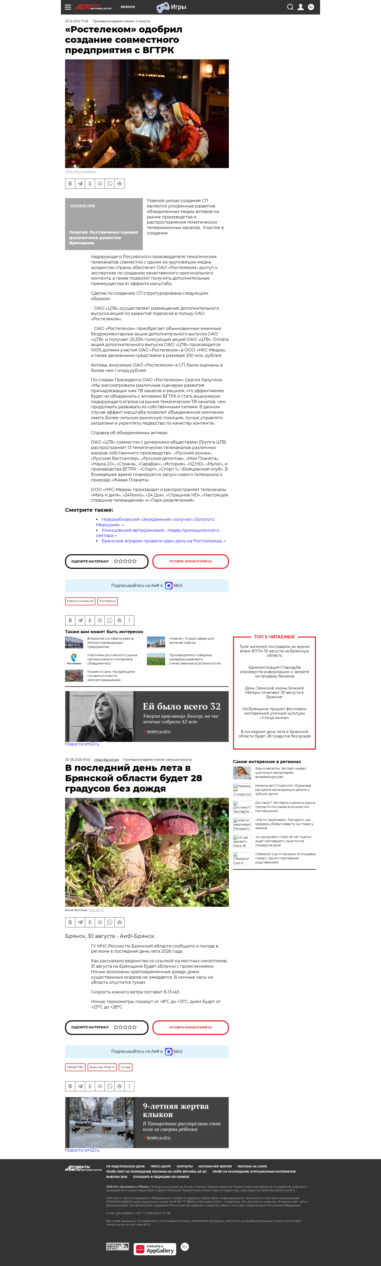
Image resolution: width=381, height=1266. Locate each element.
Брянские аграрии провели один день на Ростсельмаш (162, 540)
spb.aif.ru (96, 910)
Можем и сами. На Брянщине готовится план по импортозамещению (111, 676)
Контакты (185, 1166)
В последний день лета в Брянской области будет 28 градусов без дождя (274, 734)
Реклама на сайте (252, 1166)
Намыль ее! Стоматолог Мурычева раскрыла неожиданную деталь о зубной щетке (283, 790)
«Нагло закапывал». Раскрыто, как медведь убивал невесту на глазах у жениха (284, 824)
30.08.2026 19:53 (77, 760)
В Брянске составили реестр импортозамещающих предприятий (110, 643)
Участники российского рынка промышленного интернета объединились (112, 659)
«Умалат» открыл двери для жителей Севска (191, 641)
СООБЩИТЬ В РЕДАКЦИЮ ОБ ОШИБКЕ (161, 1177)
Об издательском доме (125, 1166)
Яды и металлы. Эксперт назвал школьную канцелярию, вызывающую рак (280, 772)
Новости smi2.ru (82, 744)
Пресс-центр (161, 1166)
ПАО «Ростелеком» (80, 171)
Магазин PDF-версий (215, 1166)
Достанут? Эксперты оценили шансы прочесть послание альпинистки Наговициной (285, 807)
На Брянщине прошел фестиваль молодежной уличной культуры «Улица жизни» (274, 713)
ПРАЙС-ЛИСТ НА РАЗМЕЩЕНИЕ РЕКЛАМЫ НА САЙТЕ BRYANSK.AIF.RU (156, 1171)
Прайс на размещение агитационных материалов (254, 1171)
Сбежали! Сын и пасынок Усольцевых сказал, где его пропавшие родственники (285, 858)
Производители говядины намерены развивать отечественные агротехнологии (195, 659)
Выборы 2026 (116, 1177)
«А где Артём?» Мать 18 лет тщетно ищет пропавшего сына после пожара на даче (283, 841)
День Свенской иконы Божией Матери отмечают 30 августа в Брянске (274, 692)
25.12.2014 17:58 (76, 21)
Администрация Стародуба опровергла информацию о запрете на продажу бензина (274, 672)
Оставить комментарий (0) (190, 561)
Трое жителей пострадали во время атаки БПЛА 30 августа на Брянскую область (274, 651)
